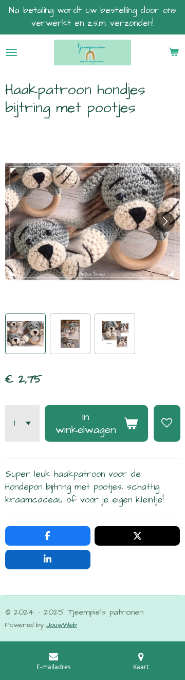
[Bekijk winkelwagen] (173, 52)
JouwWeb (61, 625)
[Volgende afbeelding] (164, 222)
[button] (25, 333)
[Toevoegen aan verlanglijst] (167, 423)
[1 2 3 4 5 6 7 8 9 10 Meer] (22, 423)
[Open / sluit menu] (11, 52)
